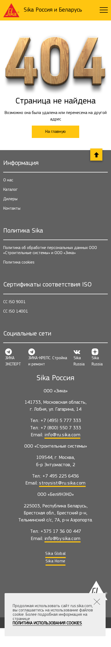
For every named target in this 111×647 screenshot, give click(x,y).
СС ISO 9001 (14, 302)
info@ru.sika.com (62, 435)
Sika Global (55, 554)
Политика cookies (18, 262)
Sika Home (55, 561)
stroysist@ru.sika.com (62, 483)
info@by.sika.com (62, 538)
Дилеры (10, 199)
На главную (55, 132)
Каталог (10, 190)
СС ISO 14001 (15, 311)
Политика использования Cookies (47, 623)
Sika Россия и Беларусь (53, 10)
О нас (8, 180)
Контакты (11, 208)
